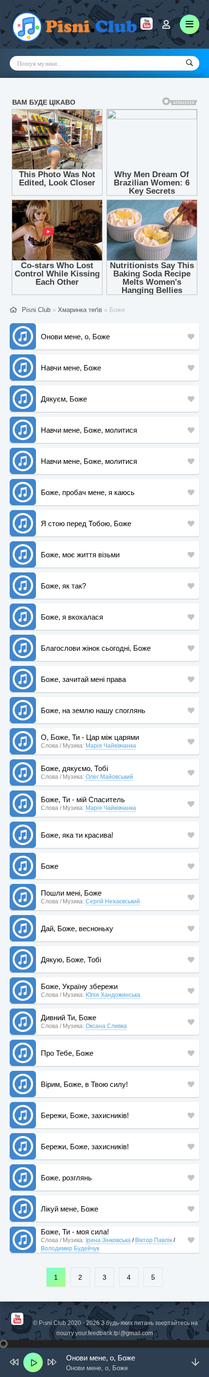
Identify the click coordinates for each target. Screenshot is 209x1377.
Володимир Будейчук (70, 1248)
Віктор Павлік (153, 1240)
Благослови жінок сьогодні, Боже (96, 648)
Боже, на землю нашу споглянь (93, 710)
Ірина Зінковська (108, 1240)
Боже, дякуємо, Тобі (74, 768)
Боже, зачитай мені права (83, 679)
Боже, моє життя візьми (80, 555)
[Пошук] (189, 63)
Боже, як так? (63, 586)
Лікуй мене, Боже (69, 1209)
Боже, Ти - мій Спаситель (83, 799)
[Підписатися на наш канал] (146, 27)
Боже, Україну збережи (79, 986)
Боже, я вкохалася (72, 617)
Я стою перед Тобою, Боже (86, 523)
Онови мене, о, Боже (75, 336)
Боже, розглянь (66, 1178)
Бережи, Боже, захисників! (85, 1115)
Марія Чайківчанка (111, 745)
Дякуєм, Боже (64, 399)
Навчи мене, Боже (71, 368)
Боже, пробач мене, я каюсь (88, 492)
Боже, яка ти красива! (77, 835)
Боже (49, 866)
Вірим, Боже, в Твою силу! (84, 1084)
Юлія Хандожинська (113, 994)
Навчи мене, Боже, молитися (89, 430)
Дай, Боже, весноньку (77, 928)
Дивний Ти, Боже (68, 1017)
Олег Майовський (109, 776)
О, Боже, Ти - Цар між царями (90, 737)
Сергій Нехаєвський (113, 901)
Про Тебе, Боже (67, 1053)
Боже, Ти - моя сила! (75, 1232)
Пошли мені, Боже (71, 893)
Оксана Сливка (106, 1026)
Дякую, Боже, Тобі (71, 959)
